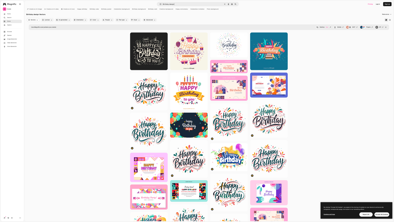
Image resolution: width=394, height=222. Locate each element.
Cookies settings (329, 214)
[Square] (390, 20)
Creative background (166, 9)
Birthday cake (94, 9)
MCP (353, 27)
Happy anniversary (182, 9)
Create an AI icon (69, 9)
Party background (212, 9)
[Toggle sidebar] (20, 4)
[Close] (386, 27)
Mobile (339, 27)
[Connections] (4, 218)
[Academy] (8, 218)
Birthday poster (106, 9)
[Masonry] (386, 20)
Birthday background (139, 9)
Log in (378, 4)
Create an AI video (52, 9)
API (380, 27)
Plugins (368, 27)
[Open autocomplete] (160, 4)
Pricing (370, 4)
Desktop (324, 27)
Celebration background (122, 9)
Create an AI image (35, 9)
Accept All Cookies (382, 214)
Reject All (366, 214)
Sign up (387, 4)
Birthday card (152, 9)
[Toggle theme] (12, 218)
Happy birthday (82, 9)
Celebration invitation (197, 9)
